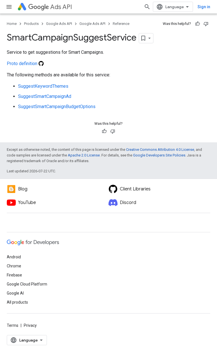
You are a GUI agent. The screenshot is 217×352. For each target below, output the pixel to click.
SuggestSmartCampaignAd (44, 96)
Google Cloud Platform (27, 284)
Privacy (30, 325)
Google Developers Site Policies (159, 155)
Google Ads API (59, 24)
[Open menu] (9, 7)
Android (14, 257)
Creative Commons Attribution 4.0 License (160, 149)
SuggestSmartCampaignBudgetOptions (57, 106)
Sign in (204, 7)
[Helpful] (197, 24)
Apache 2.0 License (84, 155)
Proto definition (22, 63)
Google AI (15, 293)
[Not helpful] (206, 24)
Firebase (14, 275)
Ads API (61, 7)
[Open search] (147, 6)
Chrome (14, 266)
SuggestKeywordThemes (43, 86)
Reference (121, 24)
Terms (12, 325)
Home (12, 24)
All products (17, 302)
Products (31, 24)
